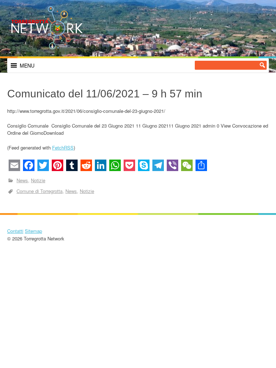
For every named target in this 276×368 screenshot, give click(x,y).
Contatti (15, 230)
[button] (27, 65)
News (22, 180)
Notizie (38, 180)
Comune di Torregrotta (40, 191)
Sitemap (33, 230)
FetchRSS (63, 147)
